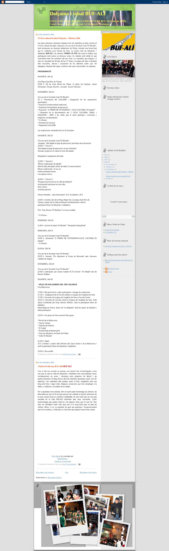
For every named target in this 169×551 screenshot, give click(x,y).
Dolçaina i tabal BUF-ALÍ (78, 13)
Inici (66, 472)
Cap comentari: (71, 354)
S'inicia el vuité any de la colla (54, 366)
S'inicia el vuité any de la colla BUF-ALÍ (118, 176)
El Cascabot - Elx (110, 232)
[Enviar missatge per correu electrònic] (79, 354)
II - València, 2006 (59, 38)
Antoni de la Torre (113, 268)
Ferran (110, 271)
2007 (106, 160)
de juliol (108, 178)
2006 (106, 162)
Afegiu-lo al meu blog (63, 461)
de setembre (110, 169)
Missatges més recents (45, 472)
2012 (106, 155)
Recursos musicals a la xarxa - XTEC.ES (118, 246)
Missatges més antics (88, 472)
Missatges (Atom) (54, 478)
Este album (56, 456)
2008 (106, 157)
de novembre (110, 164)
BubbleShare (62, 459)
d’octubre (109, 167)
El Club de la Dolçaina (112, 230)
